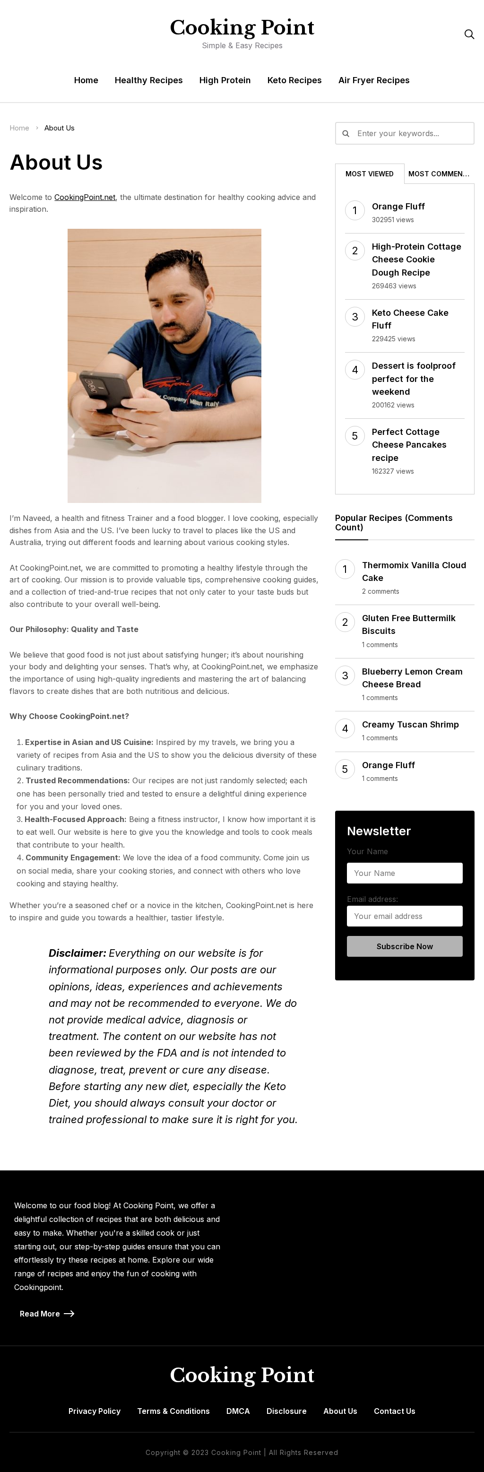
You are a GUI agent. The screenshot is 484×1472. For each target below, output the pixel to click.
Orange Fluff (398, 206)
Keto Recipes (295, 80)
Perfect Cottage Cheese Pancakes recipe (409, 444)
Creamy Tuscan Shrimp (410, 724)
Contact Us (394, 1411)
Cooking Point (242, 28)
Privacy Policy (95, 1411)
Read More (40, 1313)
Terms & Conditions (173, 1411)
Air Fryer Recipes (374, 80)
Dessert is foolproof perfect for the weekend (414, 378)
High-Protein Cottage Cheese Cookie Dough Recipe (416, 259)
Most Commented (441, 174)
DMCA (238, 1411)
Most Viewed (370, 174)
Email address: (372, 899)
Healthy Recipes (149, 80)
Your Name (367, 851)
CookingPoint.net (84, 197)
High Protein (225, 80)
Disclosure (287, 1411)
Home (86, 80)
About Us (340, 1411)
